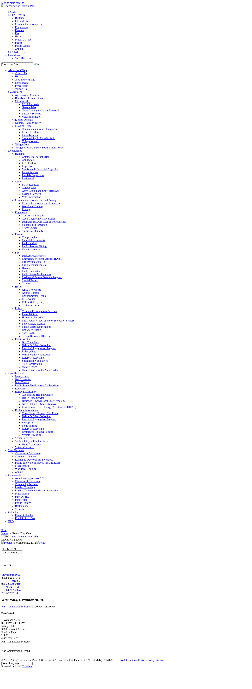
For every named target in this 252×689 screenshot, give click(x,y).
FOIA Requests (30, 104)
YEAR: (18, 539)
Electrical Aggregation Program (39, 348)
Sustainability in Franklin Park (38, 138)
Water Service (29, 366)
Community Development (29, 24)
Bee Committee (30, 342)
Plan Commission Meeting (15, 606)
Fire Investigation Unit (34, 261)
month (23, 536)
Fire (17, 33)
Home (4, 533)
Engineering (21, 27)
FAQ (11, 521)
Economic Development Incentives (41, 203)
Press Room (21, 85)
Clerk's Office (22, 21)
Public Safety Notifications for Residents (37, 385)
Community (14, 475)
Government (15, 91)
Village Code (22, 144)
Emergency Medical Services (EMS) (42, 258)
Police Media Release (33, 323)
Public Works (22, 45)
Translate (27, 666)
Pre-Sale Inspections (33, 175)
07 (11, 583)
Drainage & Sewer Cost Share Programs (44, 221)
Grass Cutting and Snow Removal (40, 110)
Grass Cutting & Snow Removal (39, 404)
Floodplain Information (34, 224)
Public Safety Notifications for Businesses (37, 462)
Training (26, 283)
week (31, 536)
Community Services (26, 484)
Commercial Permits (26, 456)
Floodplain (28, 422)
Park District (22, 496)
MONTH (6, 539)
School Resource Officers (36, 336)
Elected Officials (24, 119)
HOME (12, 11)
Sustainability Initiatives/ (35, 360)
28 (11, 593)
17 (19, 586)
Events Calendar (24, 515)
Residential (28, 178)
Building (20, 17)
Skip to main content (12, 2)
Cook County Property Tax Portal (40, 413)
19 (5, 590)
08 (13, 583)
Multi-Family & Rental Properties (40, 169)
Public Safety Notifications (36, 274)
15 (13, 586)
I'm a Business (16, 450)
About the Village (17, 70)
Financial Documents (33, 240)
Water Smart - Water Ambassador (40, 370)
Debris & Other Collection (36, 345)
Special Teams (30, 280)
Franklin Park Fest (25, 518)
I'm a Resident (16, 373)
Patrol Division (30, 314)
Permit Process (30, 172)
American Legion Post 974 (29, 478)
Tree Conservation (32, 363)
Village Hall (21, 88)
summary (15, 536)
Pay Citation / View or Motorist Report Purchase (48, 320)
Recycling (20, 388)
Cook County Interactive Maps (38, 218)
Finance (19, 30)
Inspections (28, 166)
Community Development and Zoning (35, 200)
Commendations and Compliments (40, 129)
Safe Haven (28, 332)
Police (18, 42)
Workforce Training (32, 206)
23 (16, 590)
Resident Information (26, 410)
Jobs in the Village (25, 79)
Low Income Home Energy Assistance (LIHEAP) (49, 407)
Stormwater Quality (32, 230)
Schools (19, 509)
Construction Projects (33, 215)
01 (13, 580)
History (19, 76)
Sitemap (159, 660)
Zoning (19, 48)
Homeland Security (32, 317)
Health (18, 36)
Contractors (28, 159)
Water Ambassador (32, 444)
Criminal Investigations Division (39, 311)
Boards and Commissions (29, 98)
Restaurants (21, 505)
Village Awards (30, 141)
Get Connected (23, 379)
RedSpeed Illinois (31, 329)
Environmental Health (34, 295)
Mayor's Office (23, 39)
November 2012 (11, 574)
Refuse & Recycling (33, 302)
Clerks (18, 181)
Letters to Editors (31, 132)
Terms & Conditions (127, 660)
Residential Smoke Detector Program (42, 277)
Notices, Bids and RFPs (28, 122)
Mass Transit (22, 382)
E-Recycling (28, 298)
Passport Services (31, 113)
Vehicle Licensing (31, 249)
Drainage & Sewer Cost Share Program (43, 400)
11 (2, 586)
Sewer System (29, 227)
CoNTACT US (16, 51)
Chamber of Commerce (27, 453)
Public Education (31, 271)
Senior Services (30, 305)
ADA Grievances (31, 289)
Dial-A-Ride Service (33, 397)
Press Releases (30, 135)
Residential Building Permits (37, 431)
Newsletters (21, 82)
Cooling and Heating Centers (37, 394)
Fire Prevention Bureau (34, 264)
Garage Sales (29, 107)
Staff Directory (23, 58)
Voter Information (31, 116)
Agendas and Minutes (27, 95)
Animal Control (30, 292)
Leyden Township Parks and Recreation (36, 490)
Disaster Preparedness (34, 255)
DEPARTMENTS (18, 14)
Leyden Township (25, 487)
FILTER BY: (8, 548)
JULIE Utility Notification (36, 354)
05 (5, 583)
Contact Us (21, 73)
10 (19, 583)
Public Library (23, 502)
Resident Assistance (26, 391)
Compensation (30, 237)
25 (2, 593)
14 (11, 586)
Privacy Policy (147, 660)
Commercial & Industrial (35, 156)
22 (13, 590)
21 (11, 590)
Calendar (13, 512)
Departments (15, 150)
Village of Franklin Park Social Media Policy (39, 147)
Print (4, 530)
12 (5, 586)
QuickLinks (14, 55)
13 (8, 586)
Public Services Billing (34, 246)
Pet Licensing (29, 243)
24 (19, 590)
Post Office (21, 499)
